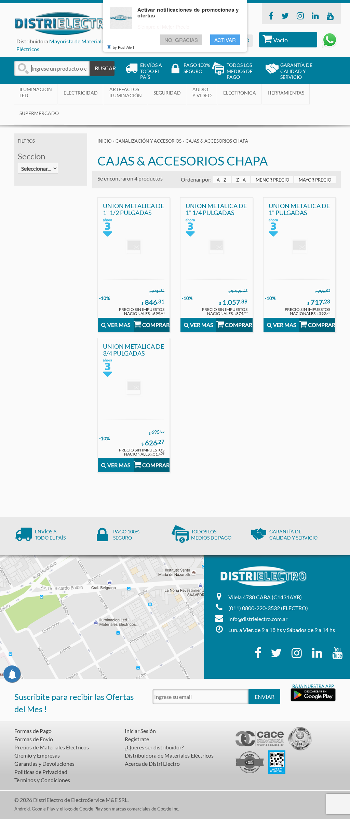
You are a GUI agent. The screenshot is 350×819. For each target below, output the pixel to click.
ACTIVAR (225, 39)
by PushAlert (123, 47)
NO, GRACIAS (181, 39)
